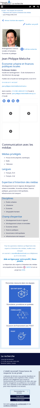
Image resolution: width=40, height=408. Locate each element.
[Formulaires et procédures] (20, 315)
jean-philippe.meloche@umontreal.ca (14, 86)
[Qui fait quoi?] (20, 294)
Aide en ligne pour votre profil (17, 259)
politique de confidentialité (18, 404)
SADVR (28, 267)
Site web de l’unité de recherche (13, 100)
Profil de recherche (30, 49)
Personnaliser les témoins (21, 392)
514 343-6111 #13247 (9, 82)
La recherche (17, 3)
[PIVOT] (20, 336)
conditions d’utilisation (10, 406)
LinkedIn (17, 100)
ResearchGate (4, 100)
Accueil (3, 10)
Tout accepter (20, 400)
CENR (23, 270)
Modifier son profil (32, 24)
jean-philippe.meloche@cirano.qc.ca (23, 93)
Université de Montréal (5, 2)
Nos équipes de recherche (15, 10)
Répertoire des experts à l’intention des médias (17, 12)
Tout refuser (20, 396)
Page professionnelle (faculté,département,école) (8, 100)
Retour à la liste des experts (14, 20)
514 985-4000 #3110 (19, 91)
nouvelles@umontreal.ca (19, 253)
